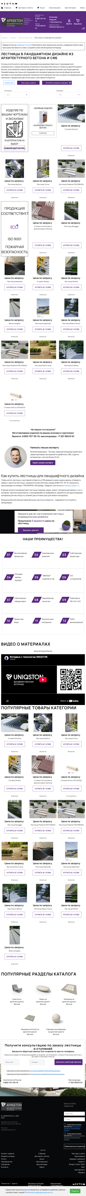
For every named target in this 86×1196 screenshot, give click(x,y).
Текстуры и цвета (28, 82)
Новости (81, 1162)
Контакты (4, 1167)
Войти (69, 24)
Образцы (81, 1172)
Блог (83, 1167)
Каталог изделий (7, 1153)
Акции (42, 8)
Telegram (52, 19)
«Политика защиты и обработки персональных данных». (47, 1074)
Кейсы (82, 8)
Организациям (54, 8)
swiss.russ (9, 82)
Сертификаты (79, 1170)
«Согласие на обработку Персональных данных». (45, 1071)
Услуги (3, 1159)
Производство (6, 1162)
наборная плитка (24, 45)
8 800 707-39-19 (40, 19)
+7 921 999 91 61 (40, 27)
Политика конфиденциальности (8, 1129)
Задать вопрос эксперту (42, 462)
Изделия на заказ (8, 1156)
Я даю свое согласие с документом (33, 1071)
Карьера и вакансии (77, 1159)
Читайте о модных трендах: (56, 82)
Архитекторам (70, 8)
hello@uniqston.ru (56, 27)
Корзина (78, 24)
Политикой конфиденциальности (39, 1192)
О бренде (7, 8)
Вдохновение (80, 1156)
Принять (75, 1191)
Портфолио (5, 1164)
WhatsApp (53, 17)
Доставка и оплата (25, 8)
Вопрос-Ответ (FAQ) (77, 1164)
